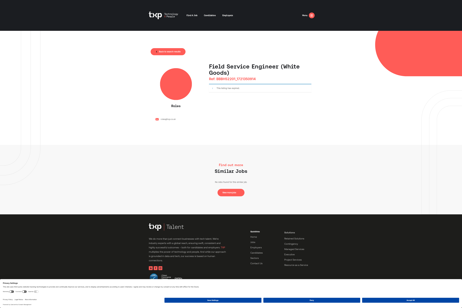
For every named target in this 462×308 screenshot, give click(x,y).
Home (253, 236)
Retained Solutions (294, 238)
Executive (289, 254)
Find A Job (191, 15)
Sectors (254, 258)
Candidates (210, 15)
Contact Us (256, 263)
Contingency (291, 243)
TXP (223, 247)
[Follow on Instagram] (160, 268)
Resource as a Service (296, 265)
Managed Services (294, 249)
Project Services (293, 259)
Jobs (252, 242)
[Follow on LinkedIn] (151, 268)
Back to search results (170, 51)
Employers (227, 15)
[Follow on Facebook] (155, 268)
